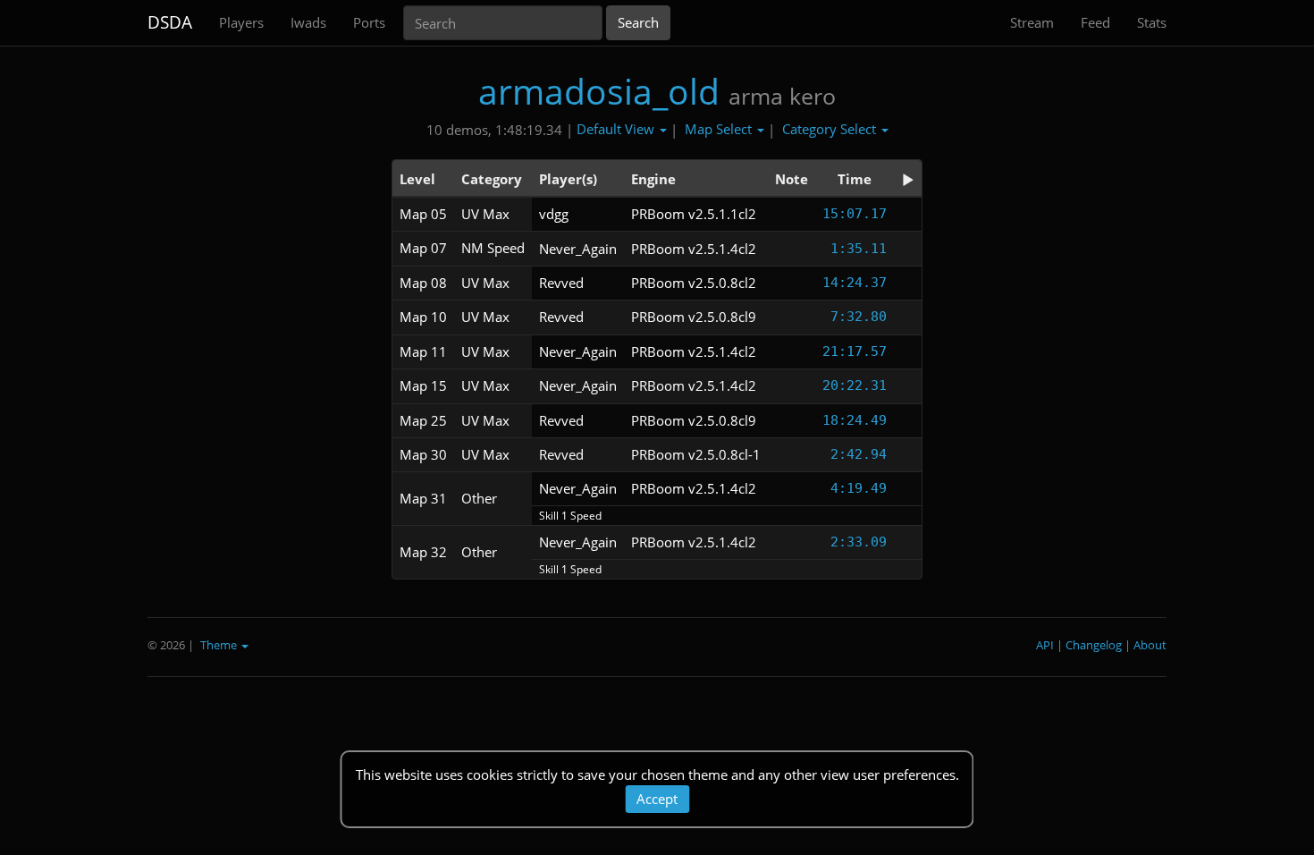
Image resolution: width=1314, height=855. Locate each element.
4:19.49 (858, 488)
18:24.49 (854, 420)
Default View (617, 129)
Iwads (308, 22)
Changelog (1094, 645)
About (1150, 645)
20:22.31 (854, 385)
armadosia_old (599, 90)
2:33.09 (858, 542)
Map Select (720, 129)
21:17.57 (854, 351)
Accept (657, 799)
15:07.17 (854, 214)
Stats (1152, 22)
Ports (369, 22)
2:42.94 (858, 454)
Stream (1032, 22)
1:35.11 (858, 249)
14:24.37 (854, 283)
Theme (220, 645)
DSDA (169, 22)
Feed (1095, 22)
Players (241, 22)
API (1045, 645)
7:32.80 (858, 317)
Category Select (831, 129)
